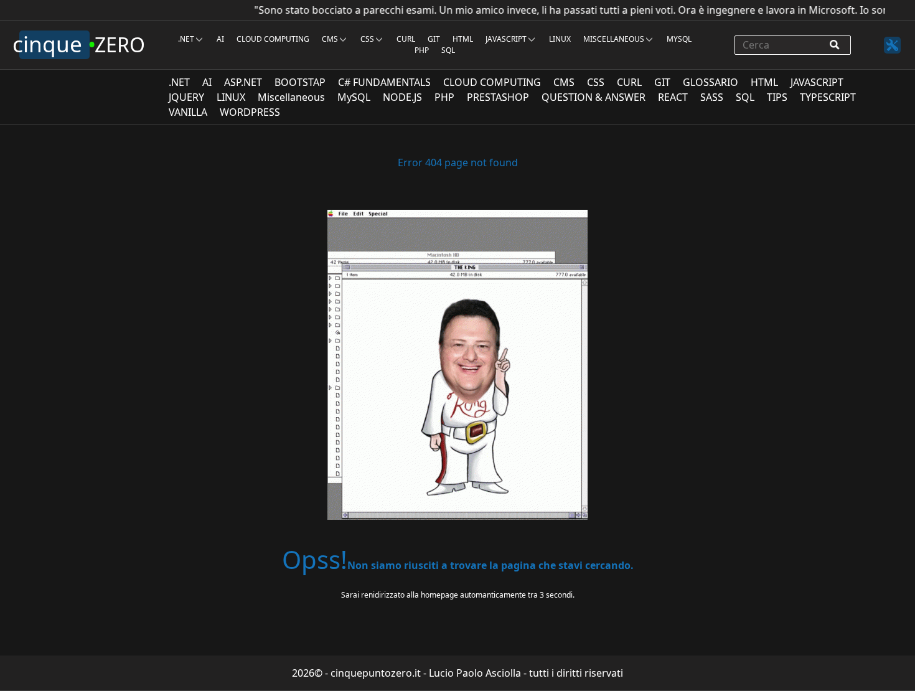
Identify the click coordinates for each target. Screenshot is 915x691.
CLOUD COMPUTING (273, 39)
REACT (678, 97)
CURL (405, 39)
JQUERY (191, 97)
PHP (422, 50)
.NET (186, 39)
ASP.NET (248, 82)
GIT (434, 39)
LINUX (560, 39)
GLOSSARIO (715, 82)
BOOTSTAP (305, 82)
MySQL (679, 39)
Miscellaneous (613, 39)
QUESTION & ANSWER (598, 97)
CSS (367, 39)
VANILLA (193, 112)
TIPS (782, 97)
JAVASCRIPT (506, 39)
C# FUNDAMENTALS (389, 82)
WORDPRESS (255, 112)
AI (220, 39)
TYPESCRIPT (833, 97)
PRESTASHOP (503, 97)
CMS (330, 39)
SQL (448, 50)
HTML (463, 39)
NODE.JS (407, 97)
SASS (716, 97)
